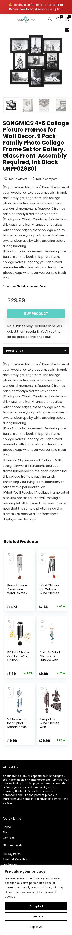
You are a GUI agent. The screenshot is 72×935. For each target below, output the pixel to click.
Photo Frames (25, 286)
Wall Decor (40, 286)
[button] (67, 30)
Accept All (36, 906)
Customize (36, 916)
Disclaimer (10, 865)
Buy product (36, 313)
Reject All (36, 927)
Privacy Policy (12, 854)
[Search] (50, 19)
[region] (36, 900)
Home (7, 827)
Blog (5, 832)
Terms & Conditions (16, 859)
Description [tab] (14, 351)
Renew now (17, 9)
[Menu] (4, 19)
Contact (8, 838)
